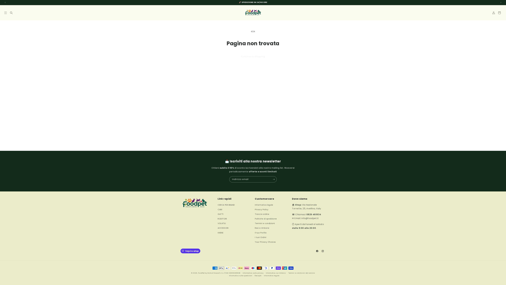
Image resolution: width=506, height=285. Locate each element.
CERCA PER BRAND (226, 205)
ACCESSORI (223, 228)
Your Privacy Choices (265, 242)
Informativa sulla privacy (253, 273)
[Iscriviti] (274, 179)
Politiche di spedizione (266, 218)
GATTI (220, 214)
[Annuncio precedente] (5, 2)
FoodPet (201, 273)
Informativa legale (264, 205)
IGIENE (220, 232)
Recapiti (258, 276)
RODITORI (222, 218)
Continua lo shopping (253, 56)
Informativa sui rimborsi (276, 273)
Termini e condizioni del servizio (301, 273)
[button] (5, 13)
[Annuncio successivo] (501, 2)
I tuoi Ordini (260, 237)
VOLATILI (222, 223)
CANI (220, 209)
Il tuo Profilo (261, 232)
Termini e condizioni (265, 223)
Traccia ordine (262, 214)
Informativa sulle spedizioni (240, 276)
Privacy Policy (261, 209)
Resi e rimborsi (262, 228)
